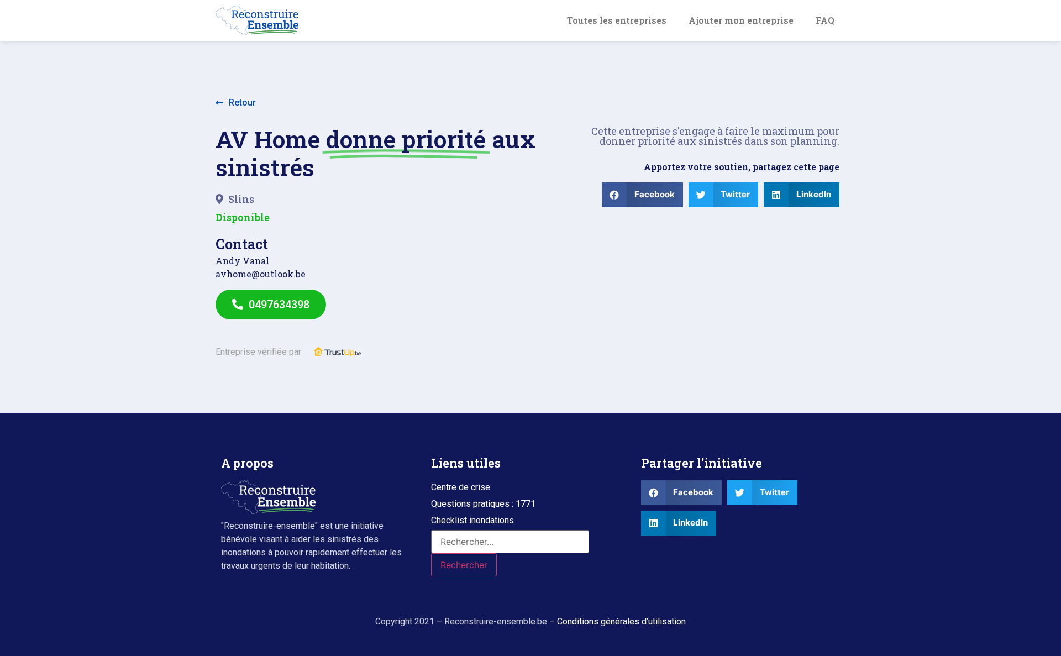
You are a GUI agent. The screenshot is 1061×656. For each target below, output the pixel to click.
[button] (236, 103)
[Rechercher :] (510, 541)
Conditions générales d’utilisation (621, 621)
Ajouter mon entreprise (741, 20)
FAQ (825, 20)
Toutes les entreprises (616, 20)
